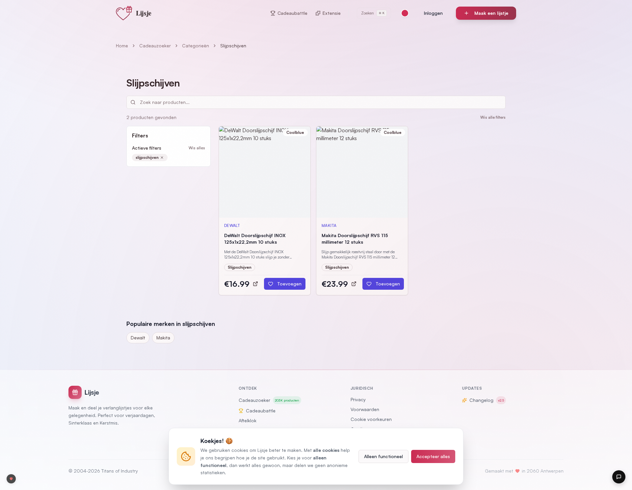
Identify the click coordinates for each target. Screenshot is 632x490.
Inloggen (433, 13)
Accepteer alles (433, 456)
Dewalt (138, 337)
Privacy (358, 399)
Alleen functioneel (383, 456)
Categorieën (195, 45)
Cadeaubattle (292, 13)
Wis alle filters (493, 117)
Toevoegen (289, 283)
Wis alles (197, 147)
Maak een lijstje (491, 13)
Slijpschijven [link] (233, 45)
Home (122, 45)
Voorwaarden (365, 409)
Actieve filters (146, 148)
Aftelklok (247, 420)
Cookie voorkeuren (371, 419)
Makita (163, 337)
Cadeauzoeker (155, 45)
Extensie (332, 13)
